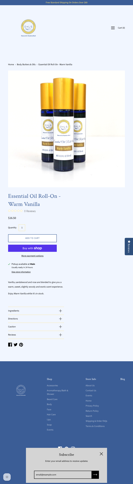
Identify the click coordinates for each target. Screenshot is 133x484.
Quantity (12, 227)
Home (11, 64)
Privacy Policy (92, 405)
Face (49, 409)
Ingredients (13, 310)
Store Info (91, 379)
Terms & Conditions (95, 426)
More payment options (32, 255)
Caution (12, 326)
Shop (49, 379)
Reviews (12, 334)
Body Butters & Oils (26, 64)
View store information (21, 271)
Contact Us (91, 390)
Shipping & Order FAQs (96, 421)
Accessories (52, 385)
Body (49, 404)
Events (50, 429)
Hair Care (51, 414)
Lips (49, 419)
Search (89, 416)
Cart (121, 28)
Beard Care (52, 399)
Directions (13, 318)
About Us (90, 385)
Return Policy (92, 411)
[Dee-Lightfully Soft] (28, 28)
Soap (49, 424)
